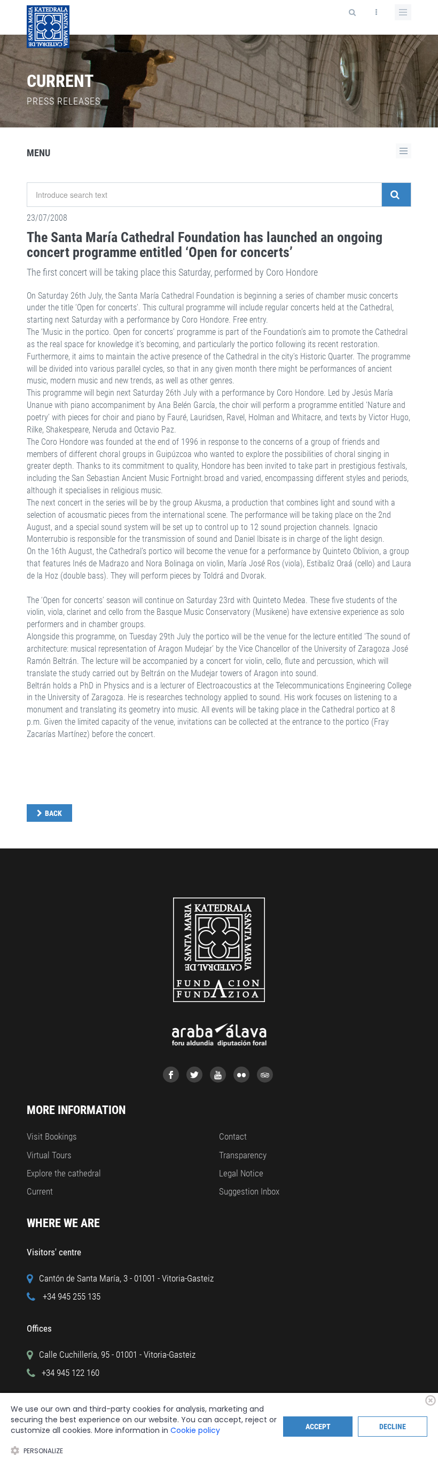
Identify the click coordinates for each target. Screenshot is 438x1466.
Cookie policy (195, 1430)
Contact (233, 1136)
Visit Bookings (52, 1136)
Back (53, 813)
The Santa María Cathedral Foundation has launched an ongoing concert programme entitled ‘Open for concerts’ (204, 245)
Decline (392, 1426)
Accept (318, 1426)
